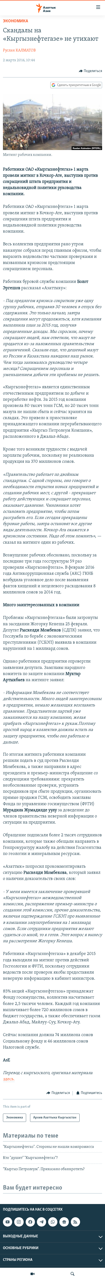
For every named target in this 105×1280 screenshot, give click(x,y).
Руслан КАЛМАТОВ (19, 50)
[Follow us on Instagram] (18, 1222)
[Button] (90, 71)
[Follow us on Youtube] (7, 1222)
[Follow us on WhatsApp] (52, 1222)
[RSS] (75, 1222)
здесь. (9, 1079)
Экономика (15, 21)
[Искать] (72, 1274)
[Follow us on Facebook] (30, 1222)
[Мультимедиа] (32, 1274)
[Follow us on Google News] (64, 1222)
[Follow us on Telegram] (41, 1222)
